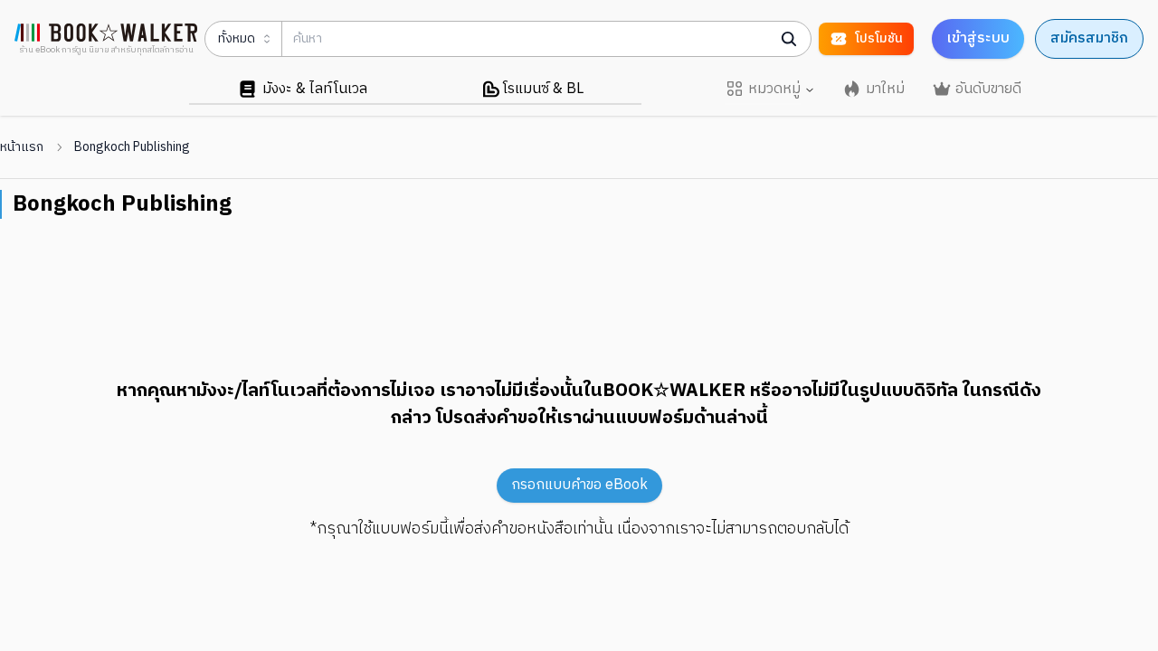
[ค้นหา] (789, 39)
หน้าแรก (21, 147)
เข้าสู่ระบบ (978, 38)
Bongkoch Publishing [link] (132, 147)
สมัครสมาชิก (1089, 38)
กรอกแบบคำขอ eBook (579, 485)
